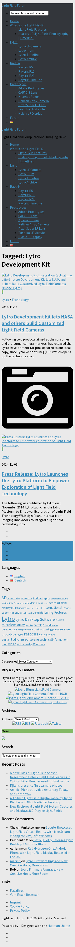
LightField (38, 612)
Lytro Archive (27, 59)
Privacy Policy (20, 910)
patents (38, 625)
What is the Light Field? (27, 25)
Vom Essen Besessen (24, 894)
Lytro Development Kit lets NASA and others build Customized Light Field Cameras (37, 323)
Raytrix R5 (25, 67)
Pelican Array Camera (33, 101)
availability (7, 603)
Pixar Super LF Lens (32, 105)
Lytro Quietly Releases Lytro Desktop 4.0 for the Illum (41, 842)
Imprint (15, 902)
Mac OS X (59, 620)
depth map (43, 603)
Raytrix (15, 63)
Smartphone (13, 639)
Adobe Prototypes (31, 88)
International (52, 607)
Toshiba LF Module (31, 109)
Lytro (14, 42)
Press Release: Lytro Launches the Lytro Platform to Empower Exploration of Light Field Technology (35, 484)
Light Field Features (32, 29)
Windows (39, 644)
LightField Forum (14, 5)
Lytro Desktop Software (35, 619)
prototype (9, 634)
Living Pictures (55, 612)
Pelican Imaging (50, 625)
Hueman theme (59, 925)
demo (33, 603)
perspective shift (25, 629)
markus (15, 861)
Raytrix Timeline (30, 80)
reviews (51, 634)
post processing (43, 629)
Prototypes (18, 84)
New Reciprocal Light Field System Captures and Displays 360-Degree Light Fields (41, 808)
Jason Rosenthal (12, 612)
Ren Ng (43, 634)
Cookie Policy (19, 906)
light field (27, 613)
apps (47, 598)
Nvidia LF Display (30, 113)
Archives (8, 719)
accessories (13, 598)
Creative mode (22, 603)
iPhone (67, 607)
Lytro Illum (26, 50)
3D (4, 598)
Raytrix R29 (26, 75)
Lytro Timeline (28, 54)
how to (29, 608)
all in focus (26, 598)
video (12, 644)
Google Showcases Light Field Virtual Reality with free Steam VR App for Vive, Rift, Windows (41, 831)
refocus (31, 634)
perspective (9, 629)
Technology (20, 299)
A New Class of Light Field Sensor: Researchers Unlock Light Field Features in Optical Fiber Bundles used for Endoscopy (40, 777)
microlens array (13, 624)
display (6, 608)
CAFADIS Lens (28, 92)
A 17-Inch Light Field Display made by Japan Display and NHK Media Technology (41, 800)
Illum (37, 607)
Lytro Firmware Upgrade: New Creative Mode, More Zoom (39, 863)
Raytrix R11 (26, 71)
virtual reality (24, 644)
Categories (9, 661)
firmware (21, 607)
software (32, 639)
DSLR (13, 607)
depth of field (58, 603)
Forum (14, 117)
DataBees (17, 890)
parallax (29, 625)
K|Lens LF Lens (28, 96)
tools (5, 644)
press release (61, 629)
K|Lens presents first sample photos (36, 785)
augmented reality (59, 598)
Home (14, 21)
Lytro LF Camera (29, 46)
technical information (54, 640)
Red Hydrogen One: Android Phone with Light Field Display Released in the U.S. (40, 852)
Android (38, 598)
